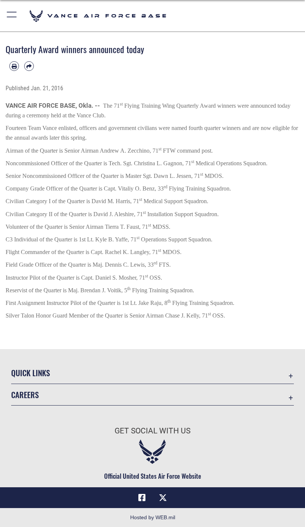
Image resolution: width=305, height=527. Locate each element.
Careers (25, 394)
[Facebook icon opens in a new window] (142, 497)
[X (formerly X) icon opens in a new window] (162, 497)
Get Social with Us (152, 430)
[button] (12, 16)
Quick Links (30, 372)
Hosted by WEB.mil (152, 517)
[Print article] (14, 66)
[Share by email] (29, 66)
